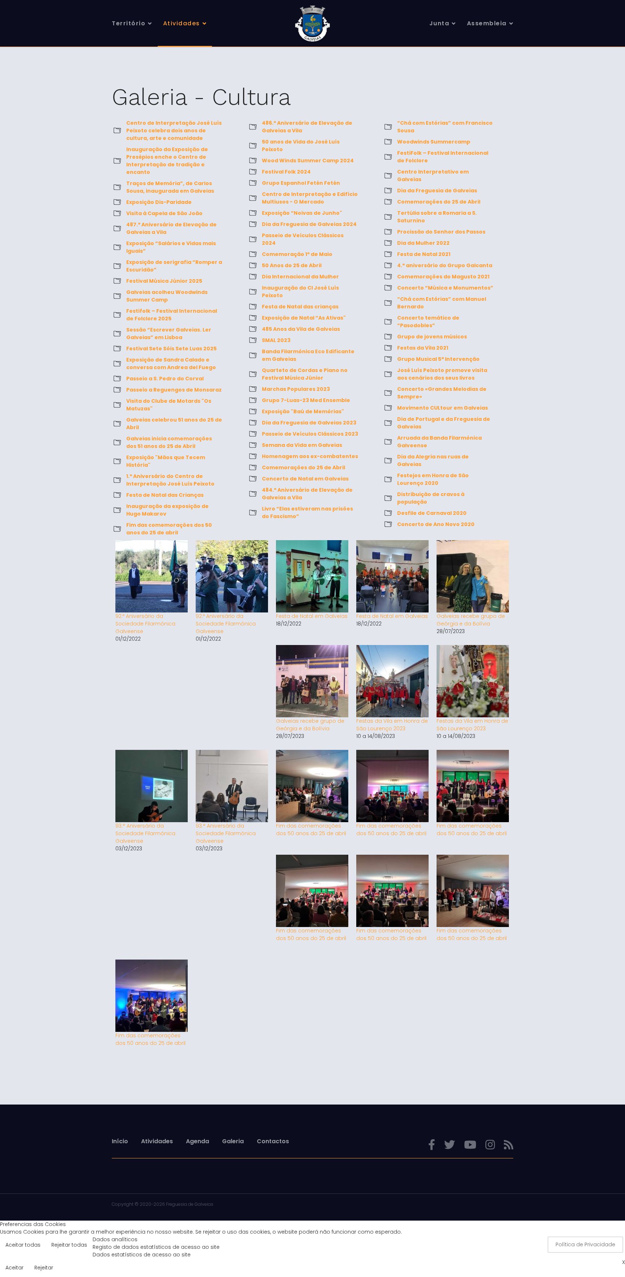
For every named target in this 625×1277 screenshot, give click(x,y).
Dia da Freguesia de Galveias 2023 (309, 422)
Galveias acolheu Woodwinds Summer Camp (167, 296)
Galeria (233, 1141)
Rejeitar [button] (43, 1267)
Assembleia (487, 23)
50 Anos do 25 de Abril (292, 265)
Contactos (273, 1141)
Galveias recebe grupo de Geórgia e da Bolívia (471, 619)
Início (120, 1141)
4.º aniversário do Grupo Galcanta (444, 265)
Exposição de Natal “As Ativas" (304, 317)
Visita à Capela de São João (164, 213)
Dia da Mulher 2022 (423, 243)
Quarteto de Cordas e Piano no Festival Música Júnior (305, 374)
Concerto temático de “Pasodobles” (428, 321)
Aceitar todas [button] (23, 1244)
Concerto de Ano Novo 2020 (436, 524)
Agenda (197, 1141)
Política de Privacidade (585, 1244)
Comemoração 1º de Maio (297, 254)
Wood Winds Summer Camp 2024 (308, 160)
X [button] (623, 1262)
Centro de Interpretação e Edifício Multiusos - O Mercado (310, 198)
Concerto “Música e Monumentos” (445, 287)
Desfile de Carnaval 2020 (432, 513)
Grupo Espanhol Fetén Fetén (301, 183)
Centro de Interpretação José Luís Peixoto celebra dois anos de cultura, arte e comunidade (174, 130)
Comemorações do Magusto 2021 (443, 276)
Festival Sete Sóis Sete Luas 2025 (171, 348)
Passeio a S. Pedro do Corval (165, 378)
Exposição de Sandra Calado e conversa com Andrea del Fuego (171, 363)
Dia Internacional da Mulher (300, 276)
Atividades (181, 23)
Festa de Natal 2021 (423, 254)
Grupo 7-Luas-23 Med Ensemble (306, 400)
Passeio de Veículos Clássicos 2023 (310, 433)
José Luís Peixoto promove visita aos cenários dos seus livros (442, 374)
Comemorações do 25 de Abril (303, 467)
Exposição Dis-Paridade (159, 202)
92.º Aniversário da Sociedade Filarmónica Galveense (145, 623)
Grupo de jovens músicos (432, 336)
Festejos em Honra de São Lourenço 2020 (433, 479)
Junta (439, 23)
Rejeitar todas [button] (69, 1244)
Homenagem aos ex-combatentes (310, 456)
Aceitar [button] (14, 1267)
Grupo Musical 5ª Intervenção (438, 359)
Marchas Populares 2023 (296, 389)
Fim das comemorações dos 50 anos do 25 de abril (169, 528)
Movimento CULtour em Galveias (442, 407)
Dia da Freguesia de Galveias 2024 (309, 224)
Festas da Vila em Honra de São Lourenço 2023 (392, 724)
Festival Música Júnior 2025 (164, 281)
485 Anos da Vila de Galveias (301, 329)
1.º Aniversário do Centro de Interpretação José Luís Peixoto (170, 480)
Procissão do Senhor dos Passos (441, 231)
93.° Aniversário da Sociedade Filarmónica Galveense (145, 833)
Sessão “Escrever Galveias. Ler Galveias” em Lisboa (168, 333)
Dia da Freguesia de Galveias (437, 190)
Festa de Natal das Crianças (165, 495)
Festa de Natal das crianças (300, 306)
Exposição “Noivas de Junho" (302, 213)
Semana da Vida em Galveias (302, 445)
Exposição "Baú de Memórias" (303, 411)
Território (128, 23)
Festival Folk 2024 (286, 171)
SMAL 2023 (276, 340)
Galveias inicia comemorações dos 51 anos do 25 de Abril (169, 442)
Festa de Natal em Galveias (312, 616)
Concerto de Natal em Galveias (305, 478)
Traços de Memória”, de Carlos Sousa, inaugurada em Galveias (170, 187)
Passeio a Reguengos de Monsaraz (174, 389)
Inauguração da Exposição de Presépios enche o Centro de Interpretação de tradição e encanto (167, 161)
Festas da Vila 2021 (422, 347)
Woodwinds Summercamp (433, 141)
